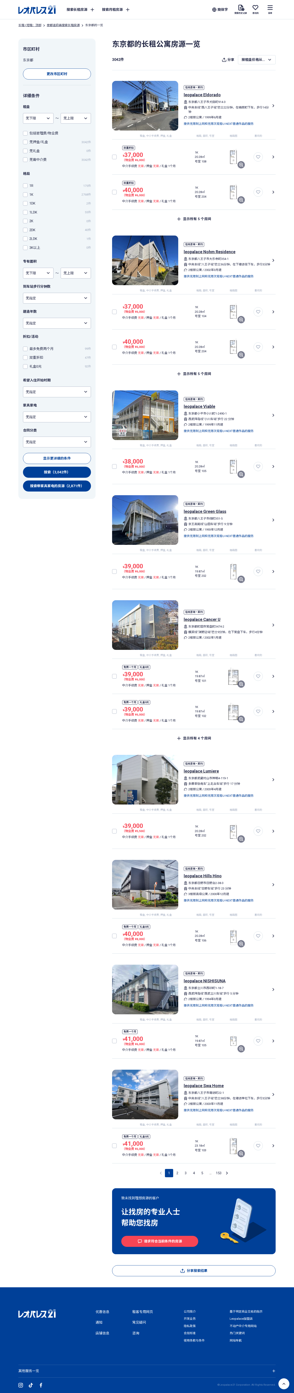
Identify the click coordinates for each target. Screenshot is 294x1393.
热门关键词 (237, 1333)
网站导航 (236, 1340)
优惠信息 (102, 1312)
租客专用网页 (142, 1312)
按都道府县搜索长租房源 (63, 25)
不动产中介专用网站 (243, 1326)
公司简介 (190, 1311)
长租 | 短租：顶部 (29, 25)
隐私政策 (190, 1326)
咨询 (135, 1333)
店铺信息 (102, 1333)
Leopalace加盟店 (241, 1318)
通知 (99, 1322)
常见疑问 (139, 1322)
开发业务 (190, 1318)
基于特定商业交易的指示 (246, 1311)
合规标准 (190, 1333)
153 (218, 1173)
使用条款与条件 (194, 1340)
